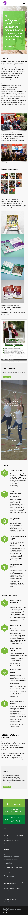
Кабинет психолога (16, 471)
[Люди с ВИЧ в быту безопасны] (12, 245)
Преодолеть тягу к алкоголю (10, 899)
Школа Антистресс (16, 625)
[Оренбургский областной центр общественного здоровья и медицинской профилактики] (13, 3)
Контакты (17, 840)
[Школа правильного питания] (4, 704)
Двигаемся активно (8, 894)
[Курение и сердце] (12, 291)
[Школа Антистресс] (4, 628)
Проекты (17, 838)
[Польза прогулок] (12, 222)
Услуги (4, 465)
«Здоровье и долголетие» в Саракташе (12, 888)
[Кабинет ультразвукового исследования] (4, 494)
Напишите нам (16, 811)
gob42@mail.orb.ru (11, 872)
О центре (17, 833)
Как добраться (16, 804)
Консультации (15, 519)
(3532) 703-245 (15, 821)
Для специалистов (9, 840)
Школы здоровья (9, 595)
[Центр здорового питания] (4, 567)
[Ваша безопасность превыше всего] (12, 268)
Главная (7, 833)
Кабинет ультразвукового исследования (15, 494)
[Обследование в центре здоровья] (4, 539)
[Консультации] (4, 521)
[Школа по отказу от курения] (4, 672)
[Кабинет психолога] (4, 473)
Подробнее (6, 377)
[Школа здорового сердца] (4, 650)
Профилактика (9, 838)
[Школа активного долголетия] (4, 603)
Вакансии (8, 843)
